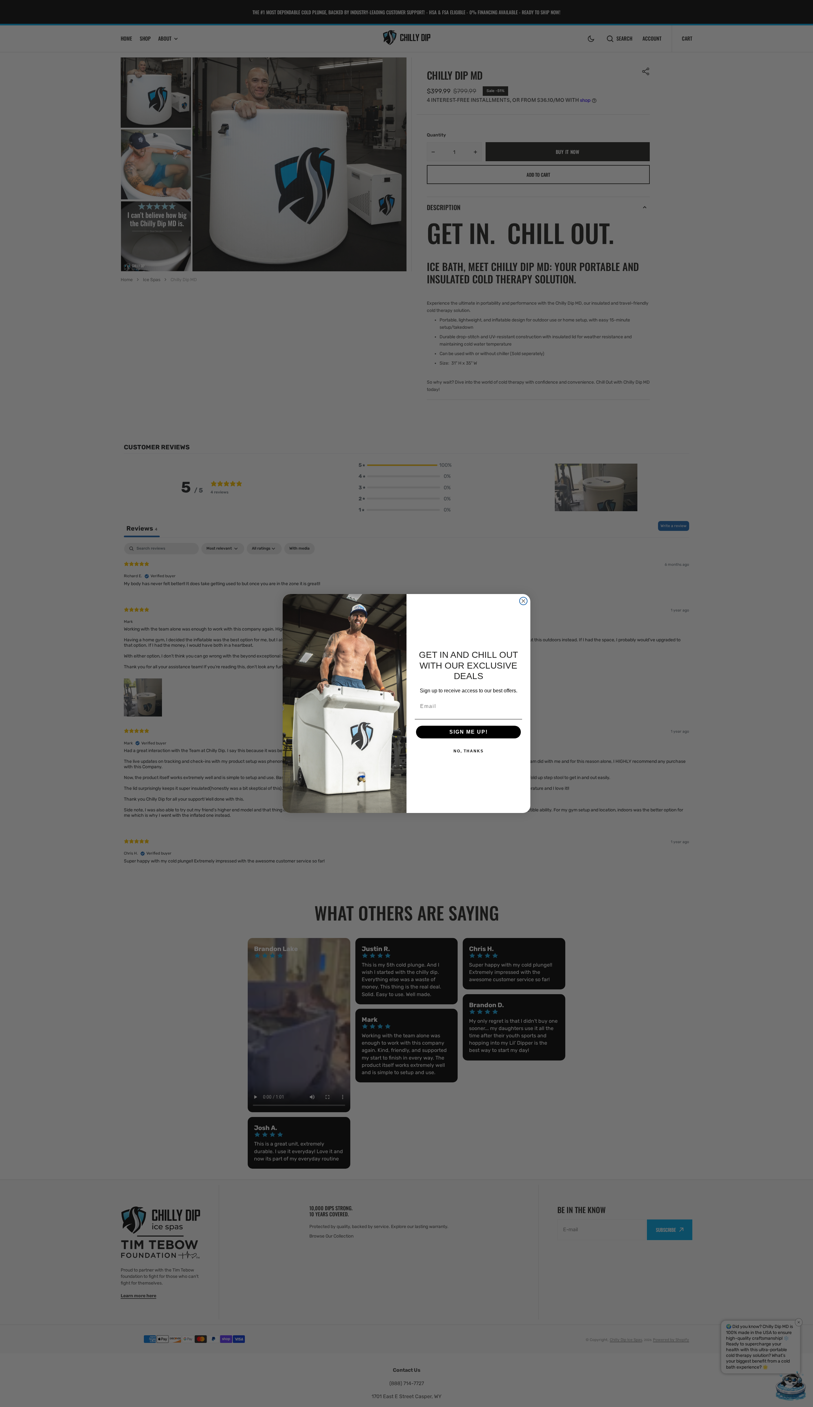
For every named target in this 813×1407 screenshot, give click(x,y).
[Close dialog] (523, 601)
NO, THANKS (469, 751)
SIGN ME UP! (468, 732)
